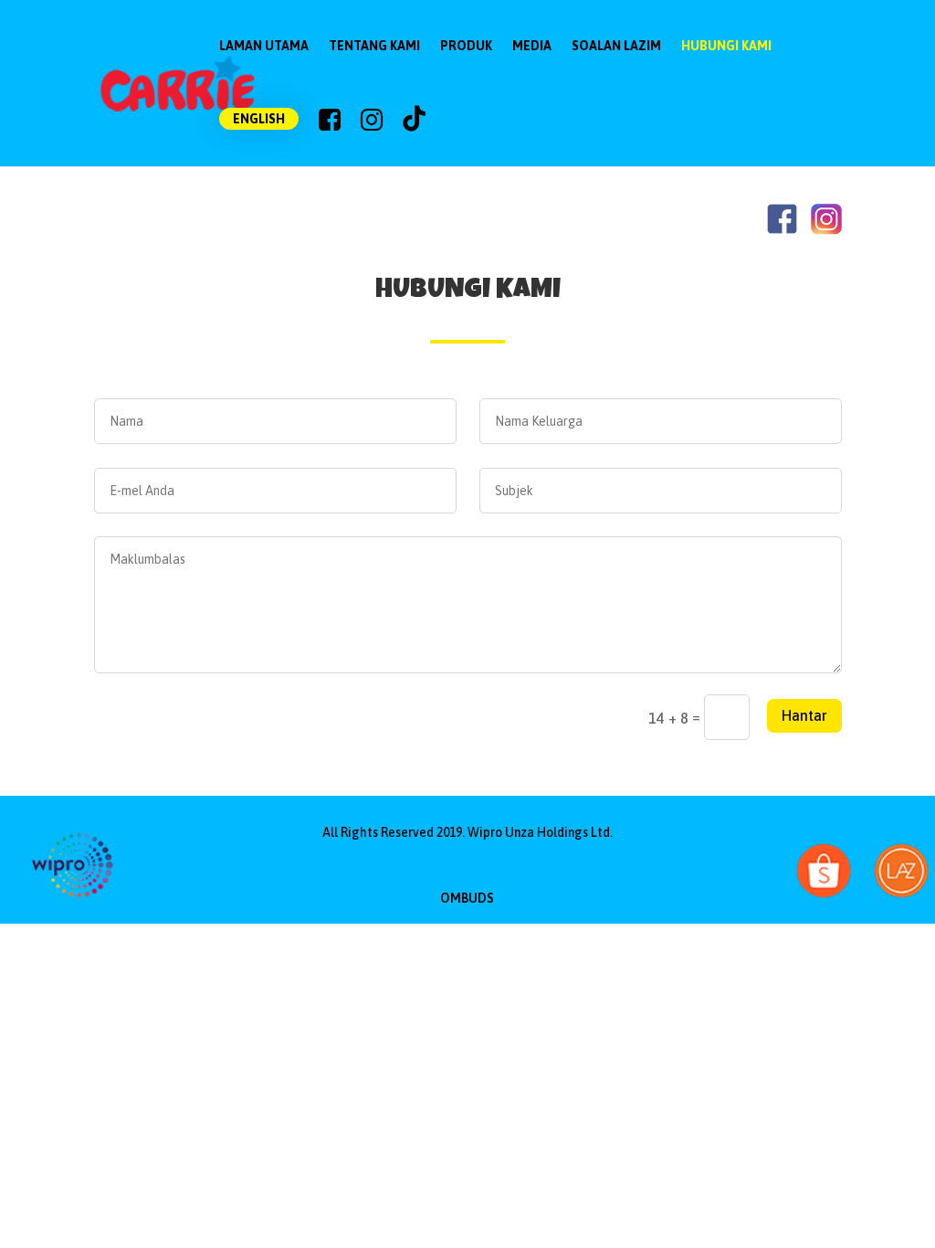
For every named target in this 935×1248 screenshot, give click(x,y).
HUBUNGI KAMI (726, 46)
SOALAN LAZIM (616, 46)
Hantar (804, 715)
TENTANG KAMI (374, 46)
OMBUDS (467, 898)
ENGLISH (259, 118)
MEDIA (532, 46)
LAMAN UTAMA (264, 46)
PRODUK (466, 46)
